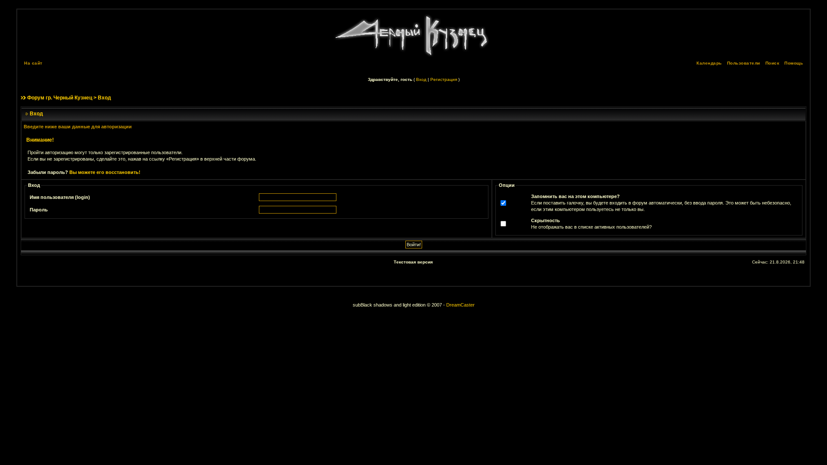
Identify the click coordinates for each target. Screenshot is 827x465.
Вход (421, 79)
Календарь (709, 63)
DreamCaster (460, 304)
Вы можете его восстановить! (104, 172)
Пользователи (743, 63)
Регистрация (443, 79)
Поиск (772, 63)
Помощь (793, 63)
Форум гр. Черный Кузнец (59, 98)
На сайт (33, 63)
